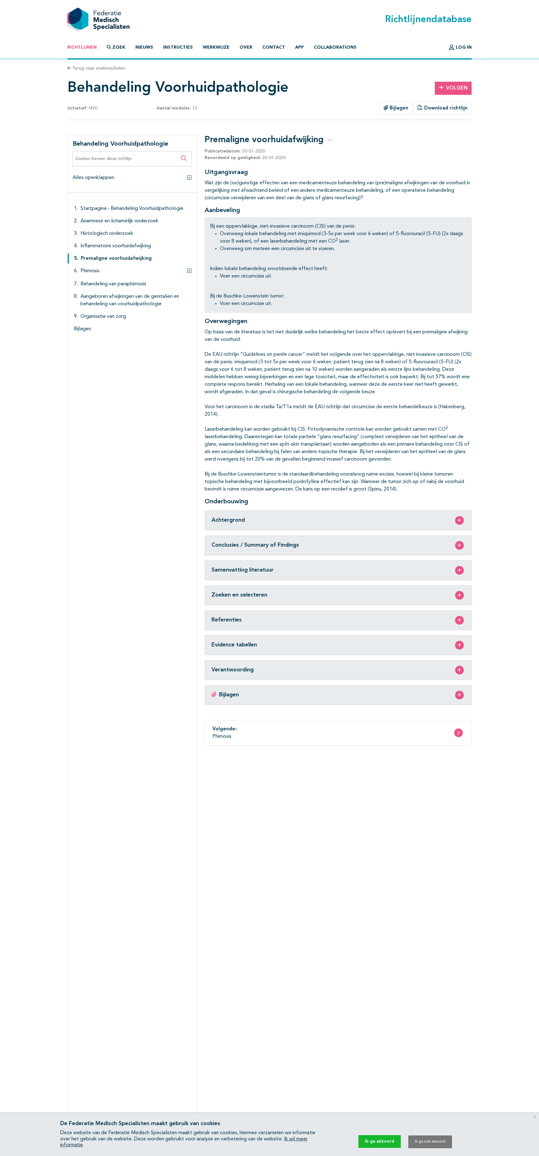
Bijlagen (398, 108)
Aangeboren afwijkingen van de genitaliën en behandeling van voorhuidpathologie (129, 300)
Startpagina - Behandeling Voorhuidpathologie (131, 208)
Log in (463, 47)
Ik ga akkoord (379, 1141)
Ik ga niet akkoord (430, 1142)
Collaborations (335, 47)
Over (246, 47)
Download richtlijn (445, 108)
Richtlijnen (82, 47)
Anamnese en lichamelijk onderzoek (119, 221)
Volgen (457, 88)
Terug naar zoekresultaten (98, 68)
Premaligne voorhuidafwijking (116, 258)
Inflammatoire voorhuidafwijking (115, 246)
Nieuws (144, 47)
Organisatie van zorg (103, 316)
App (299, 47)
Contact (273, 47)
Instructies (178, 47)
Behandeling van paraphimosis (113, 284)
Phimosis (90, 270)
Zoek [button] (118, 47)
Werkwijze (216, 47)
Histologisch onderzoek (106, 233)
